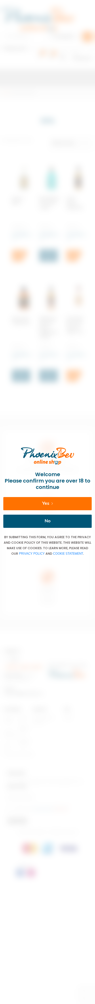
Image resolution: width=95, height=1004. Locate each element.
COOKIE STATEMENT (68, 554)
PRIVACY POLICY (32, 554)
